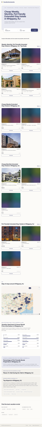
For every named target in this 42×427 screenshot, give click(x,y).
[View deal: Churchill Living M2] (11, 200)
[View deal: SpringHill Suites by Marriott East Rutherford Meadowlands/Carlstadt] (11, 140)
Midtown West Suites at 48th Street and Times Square (31, 185)
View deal (11, 70)
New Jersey (21, 7)
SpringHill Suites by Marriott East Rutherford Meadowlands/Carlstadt (13, 150)
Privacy (27, 425)
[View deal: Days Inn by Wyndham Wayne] (11, 80)
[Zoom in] (39, 287)
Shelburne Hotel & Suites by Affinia (7, 125)
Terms (30, 425)
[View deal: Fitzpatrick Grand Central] (11, 233)
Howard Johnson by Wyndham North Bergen (9, 185)
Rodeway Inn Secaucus (25, 65)
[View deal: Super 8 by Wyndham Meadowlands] (31, 80)
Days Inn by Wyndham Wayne (7, 90)
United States (16, 7)
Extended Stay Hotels (10, 7)
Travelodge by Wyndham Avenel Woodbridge (9, 65)
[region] (21, 300)
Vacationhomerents (9, 2)
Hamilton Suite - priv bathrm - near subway (29, 125)
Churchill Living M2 (5, 210)
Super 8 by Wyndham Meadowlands (28, 90)
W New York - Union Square (6, 268)
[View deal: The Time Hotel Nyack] (31, 233)
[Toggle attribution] (39, 314)
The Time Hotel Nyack (25, 243)
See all (38, 46)
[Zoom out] (39, 289)
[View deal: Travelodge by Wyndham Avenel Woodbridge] (11, 55)
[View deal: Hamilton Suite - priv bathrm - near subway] (31, 115)
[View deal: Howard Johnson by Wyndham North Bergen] (11, 175)
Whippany (25, 7)
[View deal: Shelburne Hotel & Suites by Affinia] (11, 115)
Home (5, 7)
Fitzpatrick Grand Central (6, 243)
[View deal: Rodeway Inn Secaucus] (31, 55)
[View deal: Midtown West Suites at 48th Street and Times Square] (31, 175)
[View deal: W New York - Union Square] (11, 258)
